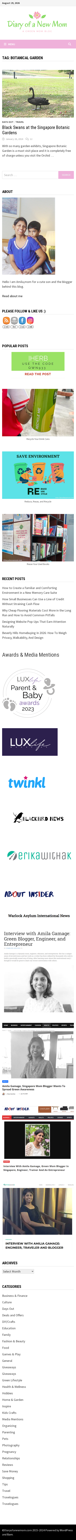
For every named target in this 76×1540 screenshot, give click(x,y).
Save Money (10, 1471)
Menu (11, 44)
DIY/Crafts (8, 1322)
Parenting (8, 1432)
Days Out (7, 122)
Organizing (9, 1426)
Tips (5, 1484)
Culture (7, 1302)
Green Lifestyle (12, 1380)
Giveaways (9, 1367)
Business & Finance (14, 1296)
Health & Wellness (14, 1387)
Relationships (11, 1458)
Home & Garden (12, 1400)
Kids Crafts (9, 1413)
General (7, 1361)
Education (9, 1328)
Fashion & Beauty (13, 1341)
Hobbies (7, 1393)
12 (31, 139)
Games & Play (11, 1354)
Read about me (12, 296)
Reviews (7, 1465)
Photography (10, 1445)
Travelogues (10, 1497)
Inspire (6, 1406)
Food (5, 1348)
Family (6, 1335)
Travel (19, 122)
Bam (10, 1534)
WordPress (66, 1530)
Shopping (8, 1478)
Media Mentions (12, 1419)
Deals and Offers (13, 1315)
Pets (5, 1439)
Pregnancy (9, 1452)
